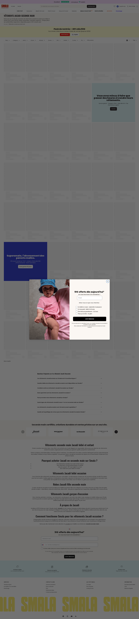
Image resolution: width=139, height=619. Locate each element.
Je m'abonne (89, 319)
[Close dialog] (107, 281)
